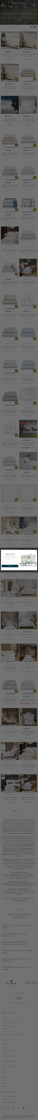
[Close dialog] (36, 551)
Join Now (10, 566)
